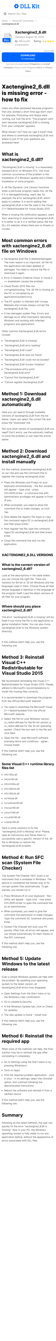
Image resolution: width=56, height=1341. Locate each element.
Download (28, 57)
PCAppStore (35, 64)
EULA (39, 67)
